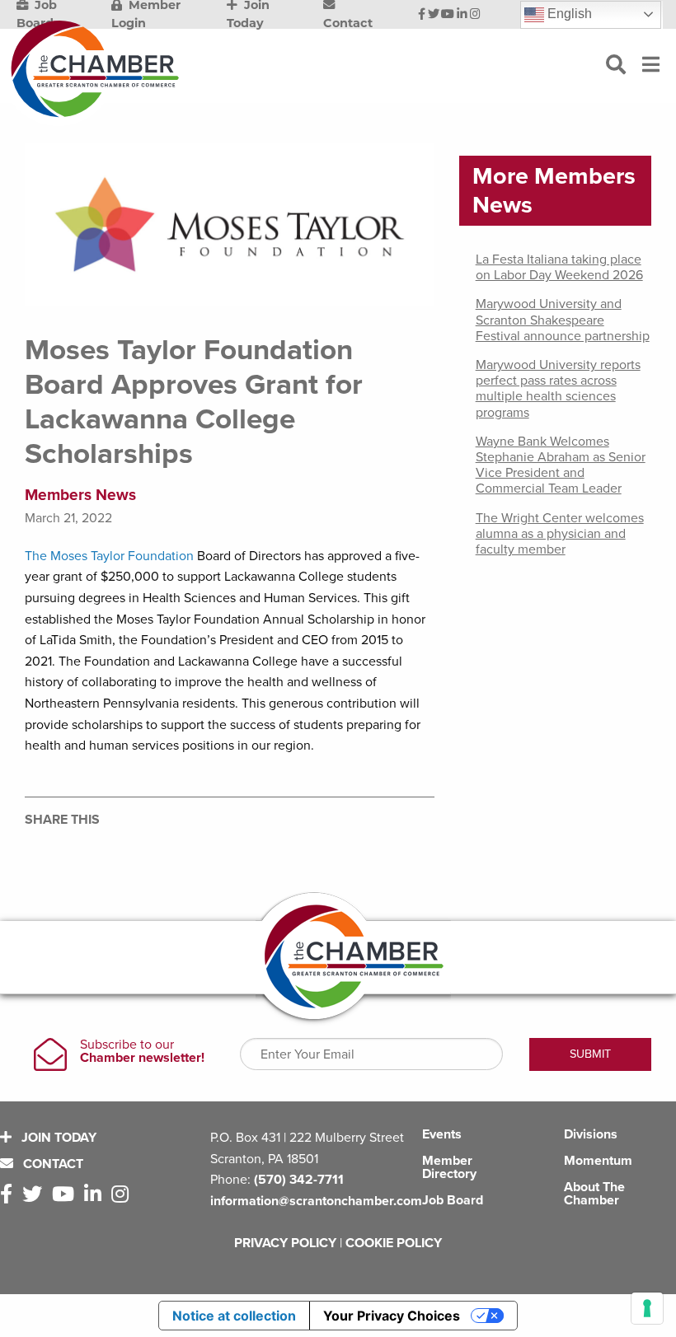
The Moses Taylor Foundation (109, 556)
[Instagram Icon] (475, 15)
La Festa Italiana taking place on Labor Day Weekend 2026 (559, 267)
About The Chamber (594, 1193)
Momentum (598, 1160)
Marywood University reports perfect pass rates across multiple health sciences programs (558, 389)
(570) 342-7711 (299, 1179)
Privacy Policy (285, 1243)
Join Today (57, 1137)
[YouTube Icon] (447, 15)
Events (442, 1134)
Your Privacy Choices (391, 1315)
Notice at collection (234, 1315)
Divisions (590, 1134)
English (568, 14)
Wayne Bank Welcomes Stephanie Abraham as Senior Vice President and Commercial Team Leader (560, 465)
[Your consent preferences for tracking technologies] (647, 1308)
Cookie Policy (393, 1243)
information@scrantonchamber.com (316, 1201)
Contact (51, 1164)
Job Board (452, 1200)
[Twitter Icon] (433, 15)
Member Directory (449, 1167)
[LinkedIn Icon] (462, 15)
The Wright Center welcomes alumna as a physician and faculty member (560, 534)
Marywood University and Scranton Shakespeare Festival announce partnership (563, 320)
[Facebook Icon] (421, 15)
